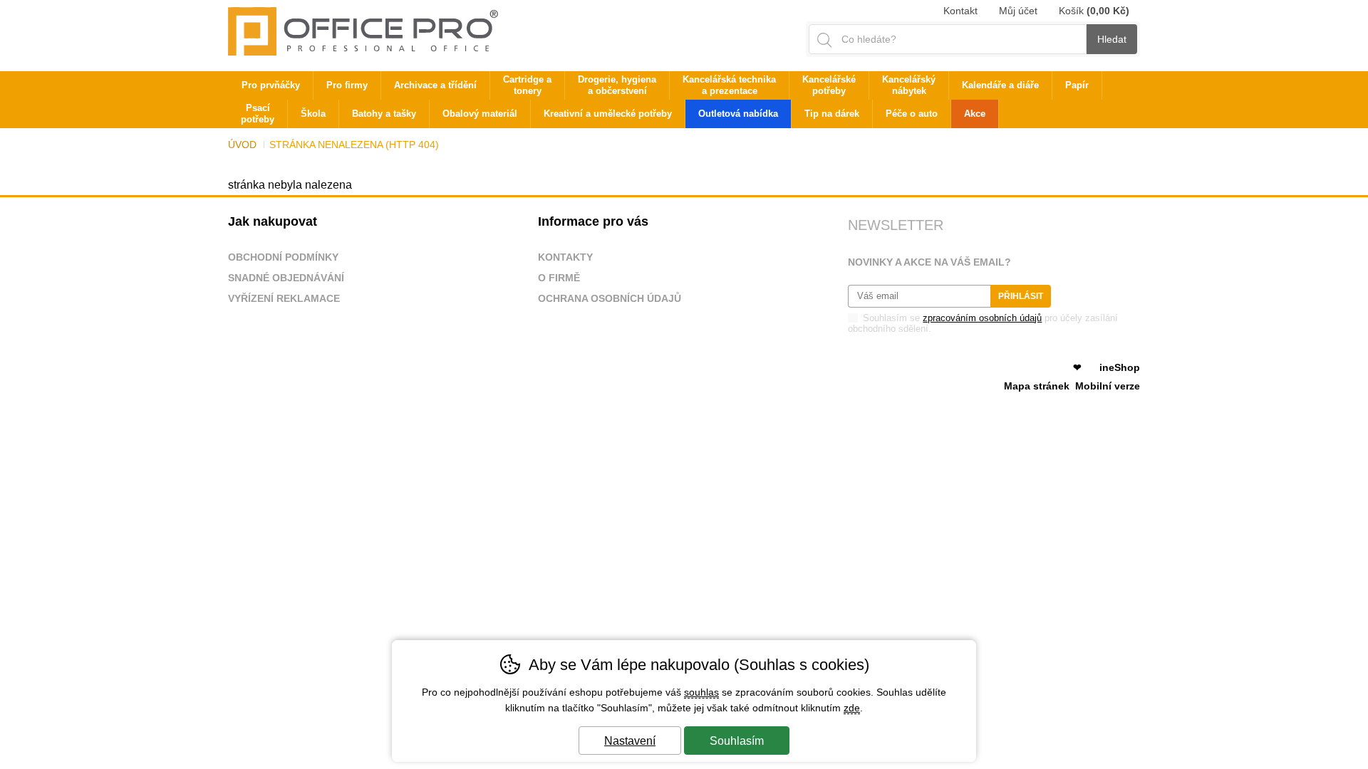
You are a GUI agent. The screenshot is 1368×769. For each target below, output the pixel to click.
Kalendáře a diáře (1000, 85)
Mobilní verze (1107, 386)
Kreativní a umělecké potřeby (608, 113)
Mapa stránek (1036, 386)
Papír (1077, 85)
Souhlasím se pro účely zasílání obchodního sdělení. (983, 323)
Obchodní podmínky (283, 257)
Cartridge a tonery (527, 85)
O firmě (559, 277)
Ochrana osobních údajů (609, 298)
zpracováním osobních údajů (982, 318)
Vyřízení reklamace (284, 298)
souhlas (701, 692)
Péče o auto (912, 113)
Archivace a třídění (435, 85)
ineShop (1119, 367)
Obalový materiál (479, 113)
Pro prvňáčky (271, 85)
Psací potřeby (257, 114)
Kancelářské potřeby (829, 85)
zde (852, 707)
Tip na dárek (831, 113)
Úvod (242, 144)
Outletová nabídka (738, 113)
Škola (313, 113)
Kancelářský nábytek (909, 85)
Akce (974, 113)
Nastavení (630, 741)
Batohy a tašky (384, 113)
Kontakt (960, 10)
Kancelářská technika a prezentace (729, 85)
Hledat (1111, 39)
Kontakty (565, 257)
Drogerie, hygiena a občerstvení (617, 85)
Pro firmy (347, 85)
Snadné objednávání (286, 277)
